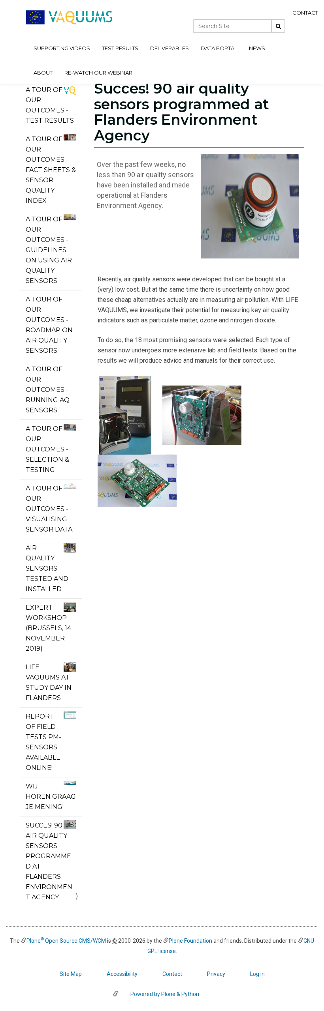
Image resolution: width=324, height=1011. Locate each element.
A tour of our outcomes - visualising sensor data (49, 509)
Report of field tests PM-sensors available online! (43, 742)
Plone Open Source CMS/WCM (66, 941)
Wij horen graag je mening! (51, 797)
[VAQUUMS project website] (69, 17)
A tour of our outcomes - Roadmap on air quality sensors (49, 325)
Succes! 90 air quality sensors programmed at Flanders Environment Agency (49, 861)
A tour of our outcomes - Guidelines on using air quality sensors (49, 250)
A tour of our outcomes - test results (50, 105)
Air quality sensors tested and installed (47, 568)
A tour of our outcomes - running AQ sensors (48, 389)
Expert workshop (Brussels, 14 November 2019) (48, 628)
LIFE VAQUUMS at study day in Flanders (49, 682)
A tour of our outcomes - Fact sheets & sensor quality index (51, 169)
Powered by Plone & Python (164, 994)
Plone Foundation (190, 941)
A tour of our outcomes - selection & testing (47, 449)
